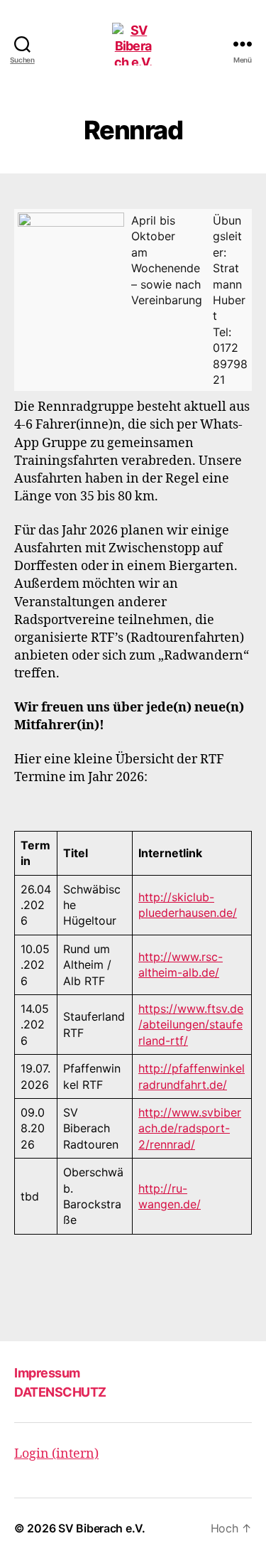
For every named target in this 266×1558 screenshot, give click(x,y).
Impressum (47, 1372)
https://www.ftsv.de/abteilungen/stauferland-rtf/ (190, 1024)
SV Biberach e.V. (101, 1528)
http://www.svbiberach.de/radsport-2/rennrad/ (189, 1128)
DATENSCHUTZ (60, 1392)
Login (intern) (56, 1454)
